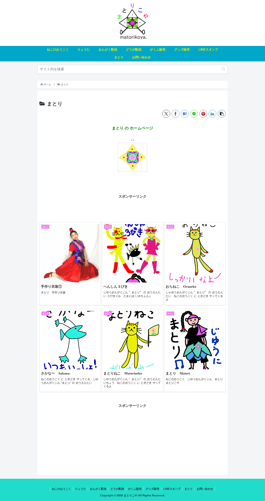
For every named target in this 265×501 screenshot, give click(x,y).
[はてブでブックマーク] (185, 114)
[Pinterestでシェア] (203, 114)
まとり (188, 488)
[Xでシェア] (166, 114)
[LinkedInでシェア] (212, 114)
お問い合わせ (205, 488)
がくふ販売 (135, 488)
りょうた (80, 488)
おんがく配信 (98, 488)
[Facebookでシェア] (175, 114)
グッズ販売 (152, 488)
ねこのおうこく (61, 488)
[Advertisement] (132, 208)
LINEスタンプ (171, 488)
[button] (223, 69)
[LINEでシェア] (194, 114)
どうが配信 (117, 488)
